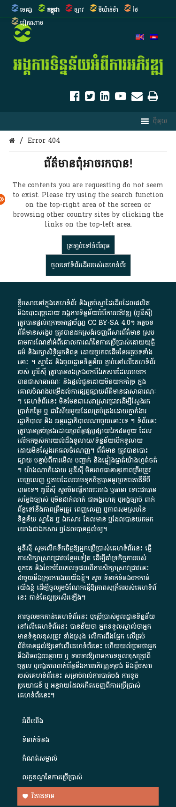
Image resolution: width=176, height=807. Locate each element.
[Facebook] (75, 98)
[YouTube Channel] (120, 98)
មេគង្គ (26, 9)
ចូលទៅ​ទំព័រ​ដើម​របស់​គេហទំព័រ (88, 265)
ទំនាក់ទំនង (35, 740)
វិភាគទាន (42, 796)
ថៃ (135, 9)
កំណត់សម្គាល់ (39, 758)
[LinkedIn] (105, 98)
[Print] (153, 98)
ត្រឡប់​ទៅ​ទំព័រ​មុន (88, 246)
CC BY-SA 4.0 (109, 323)
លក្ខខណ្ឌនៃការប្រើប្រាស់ (52, 777)
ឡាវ (79, 9)
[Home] (12, 141)
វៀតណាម (31, 23)
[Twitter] (90, 98)
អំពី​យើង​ (32, 721)
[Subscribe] (137, 98)
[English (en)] (140, 38)
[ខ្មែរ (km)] (154, 38)
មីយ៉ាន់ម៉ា (108, 9)
